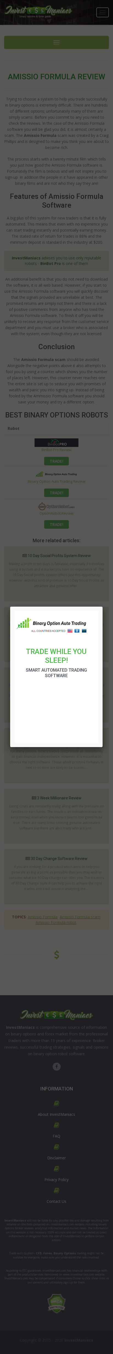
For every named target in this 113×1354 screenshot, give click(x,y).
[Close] (103, 607)
